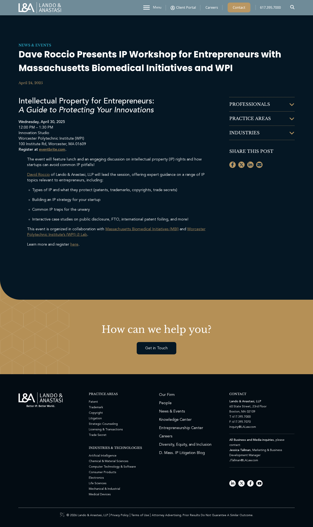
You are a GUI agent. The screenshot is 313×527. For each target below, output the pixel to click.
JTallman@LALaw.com (243, 460)
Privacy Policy (120, 515)
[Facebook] (250, 483)
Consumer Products (102, 472)
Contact (239, 7)
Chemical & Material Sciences (108, 461)
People (165, 403)
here (74, 244)
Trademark (96, 407)
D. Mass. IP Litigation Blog (182, 453)
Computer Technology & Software (112, 466)
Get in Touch (156, 348)
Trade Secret (97, 435)
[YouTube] (259, 483)
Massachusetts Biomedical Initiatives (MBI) (142, 229)
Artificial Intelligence (102, 455)
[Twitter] (241, 483)
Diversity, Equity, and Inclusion (185, 445)
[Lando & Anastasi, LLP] (40, 7)
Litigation (95, 418)
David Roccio (38, 175)
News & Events (35, 45)
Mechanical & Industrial (104, 488)
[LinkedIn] (232, 483)
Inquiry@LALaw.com (242, 426)
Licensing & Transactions (106, 429)
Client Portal (186, 7)
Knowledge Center (175, 420)
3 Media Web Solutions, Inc (62, 515)
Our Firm (167, 395)
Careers (211, 7)
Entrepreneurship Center (181, 428)
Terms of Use (140, 515)
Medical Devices (100, 494)
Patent (93, 401)
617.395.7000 (270, 7)
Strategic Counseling (103, 423)
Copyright (96, 412)
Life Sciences (97, 483)
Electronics (96, 477)
